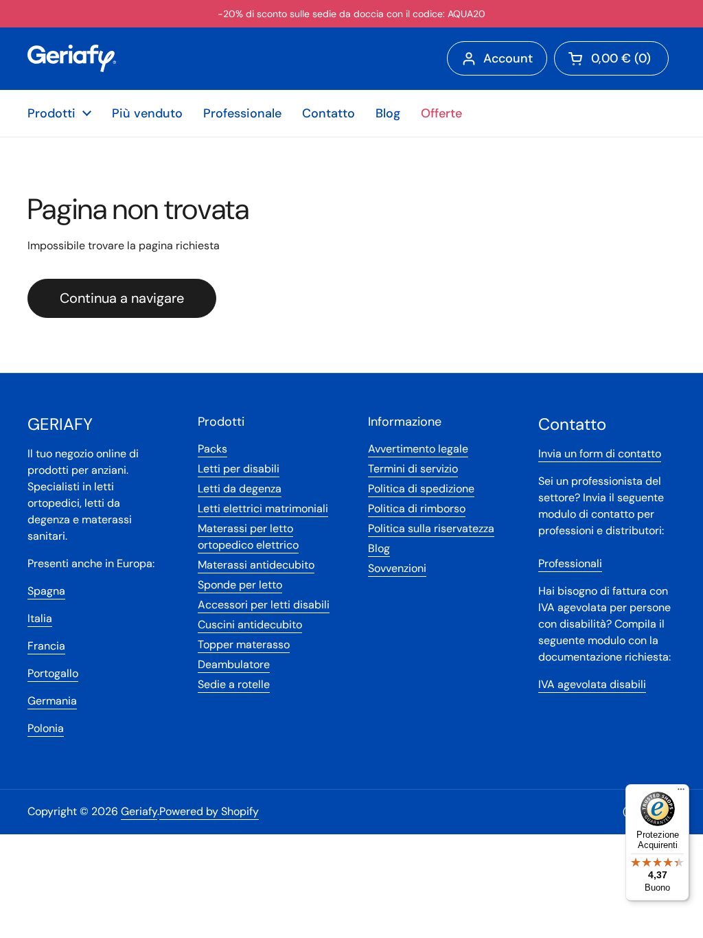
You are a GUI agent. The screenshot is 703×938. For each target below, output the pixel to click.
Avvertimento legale (418, 449)
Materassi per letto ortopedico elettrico (248, 536)
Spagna (46, 591)
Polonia (45, 728)
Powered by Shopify (209, 811)
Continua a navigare (122, 298)
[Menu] (681, 792)
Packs (212, 449)
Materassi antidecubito (256, 565)
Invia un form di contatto (599, 453)
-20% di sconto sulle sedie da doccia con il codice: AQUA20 (351, 14)
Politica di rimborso (416, 508)
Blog (379, 548)
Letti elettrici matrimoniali (263, 508)
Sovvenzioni (397, 568)
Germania (52, 701)
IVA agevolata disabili (592, 684)
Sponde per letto (240, 584)
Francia (46, 646)
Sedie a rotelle (234, 684)
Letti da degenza (239, 488)
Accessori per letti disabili (264, 604)
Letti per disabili (238, 468)
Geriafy (139, 811)
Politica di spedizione (421, 488)
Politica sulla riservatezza (431, 528)
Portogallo (52, 673)
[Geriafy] (71, 58)
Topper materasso (244, 644)
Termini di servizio (413, 468)
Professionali (570, 563)
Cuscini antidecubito (250, 624)
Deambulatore (234, 664)
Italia (39, 618)
